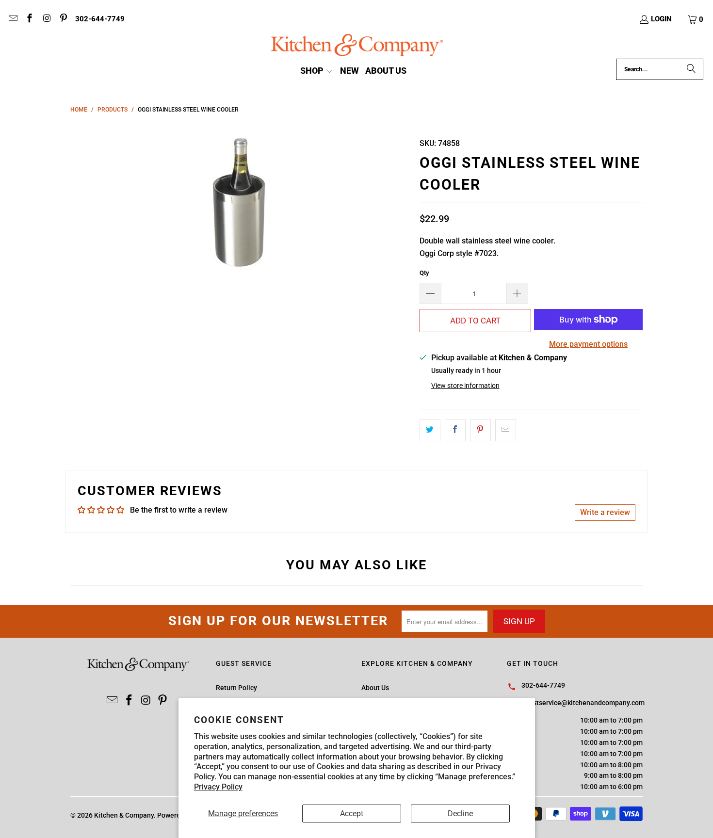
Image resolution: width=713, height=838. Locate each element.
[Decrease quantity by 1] (430, 293)
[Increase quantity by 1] (517, 293)
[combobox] (659, 69)
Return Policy (236, 688)
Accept (351, 813)
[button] (696, 19)
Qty (424, 272)
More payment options (588, 344)
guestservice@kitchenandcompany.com (583, 703)
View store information (465, 385)
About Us (375, 688)
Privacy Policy (218, 786)
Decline (460, 813)
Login (661, 19)
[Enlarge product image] (240, 202)
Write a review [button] (605, 512)
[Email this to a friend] (505, 430)
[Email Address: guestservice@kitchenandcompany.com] (12, 19)
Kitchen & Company (124, 815)
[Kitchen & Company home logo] (357, 46)
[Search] (691, 69)
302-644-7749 (100, 19)
